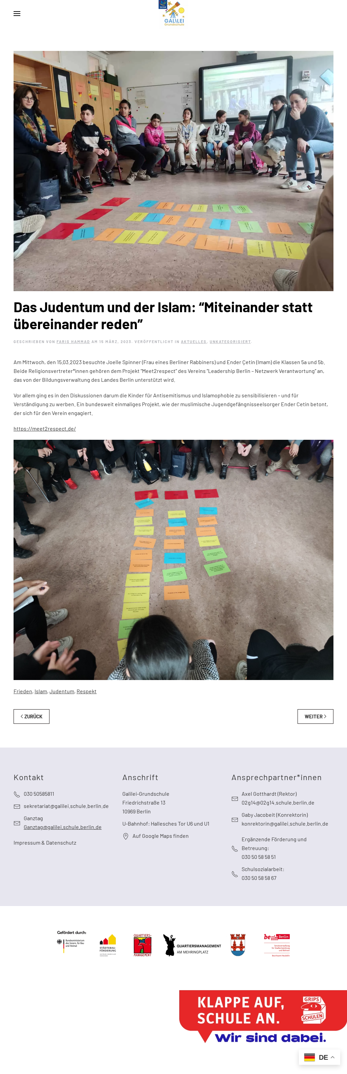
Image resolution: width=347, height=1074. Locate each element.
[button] (17, 13)
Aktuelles (194, 341)
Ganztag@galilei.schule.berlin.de (63, 827)
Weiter (314, 716)
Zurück (33, 716)
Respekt (87, 691)
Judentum (61, 691)
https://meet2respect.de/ (45, 428)
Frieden (23, 691)
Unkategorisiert (230, 341)
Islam (41, 691)
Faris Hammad (73, 341)
